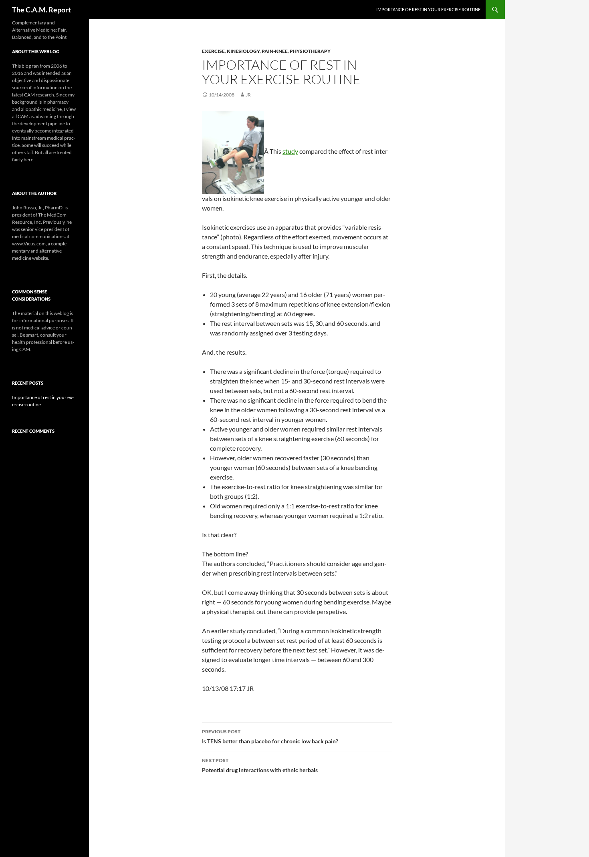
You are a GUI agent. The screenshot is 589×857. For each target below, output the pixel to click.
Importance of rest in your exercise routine (428, 9)
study (290, 151)
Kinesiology (243, 51)
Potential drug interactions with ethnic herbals (260, 765)
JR (248, 95)
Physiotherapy (310, 51)
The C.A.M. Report (41, 9)
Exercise (213, 51)
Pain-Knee (275, 51)
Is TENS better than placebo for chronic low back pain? (270, 737)
